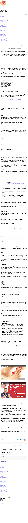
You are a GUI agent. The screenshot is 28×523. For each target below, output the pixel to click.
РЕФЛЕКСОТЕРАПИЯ (2, 21)
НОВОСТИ (1, 25)
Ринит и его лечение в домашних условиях (14, 99)
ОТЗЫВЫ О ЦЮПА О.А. (3, 39)
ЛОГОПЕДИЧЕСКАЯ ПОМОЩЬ (4, 20)
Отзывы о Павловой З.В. (3, 35)
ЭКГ (0, 17)
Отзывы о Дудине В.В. (3, 36)
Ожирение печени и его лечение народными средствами (5, 450)
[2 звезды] (1, 439)
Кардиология (1, 15)
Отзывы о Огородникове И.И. (4, 30)
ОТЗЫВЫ (1, 27)
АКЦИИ (1, 42)
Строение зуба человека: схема (10, 449)
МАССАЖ (1, 19)
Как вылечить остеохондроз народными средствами (16, 183)
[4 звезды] (2, 439)
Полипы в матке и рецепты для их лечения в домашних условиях (16, 450)
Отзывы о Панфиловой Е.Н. (3, 33)
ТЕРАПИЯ (1, 22)
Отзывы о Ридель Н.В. (3, 29)
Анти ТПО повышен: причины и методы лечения (22, 450)
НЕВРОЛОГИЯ (2, 16)
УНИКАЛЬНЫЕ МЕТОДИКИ (3, 24)
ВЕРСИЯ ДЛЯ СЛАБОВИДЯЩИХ (4, 11)
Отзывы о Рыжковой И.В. (3, 31)
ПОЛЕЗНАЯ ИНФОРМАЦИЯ (3, 26)
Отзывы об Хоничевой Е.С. (3, 38)
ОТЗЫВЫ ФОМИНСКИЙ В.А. (3, 40)
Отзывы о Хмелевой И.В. (3, 34)
